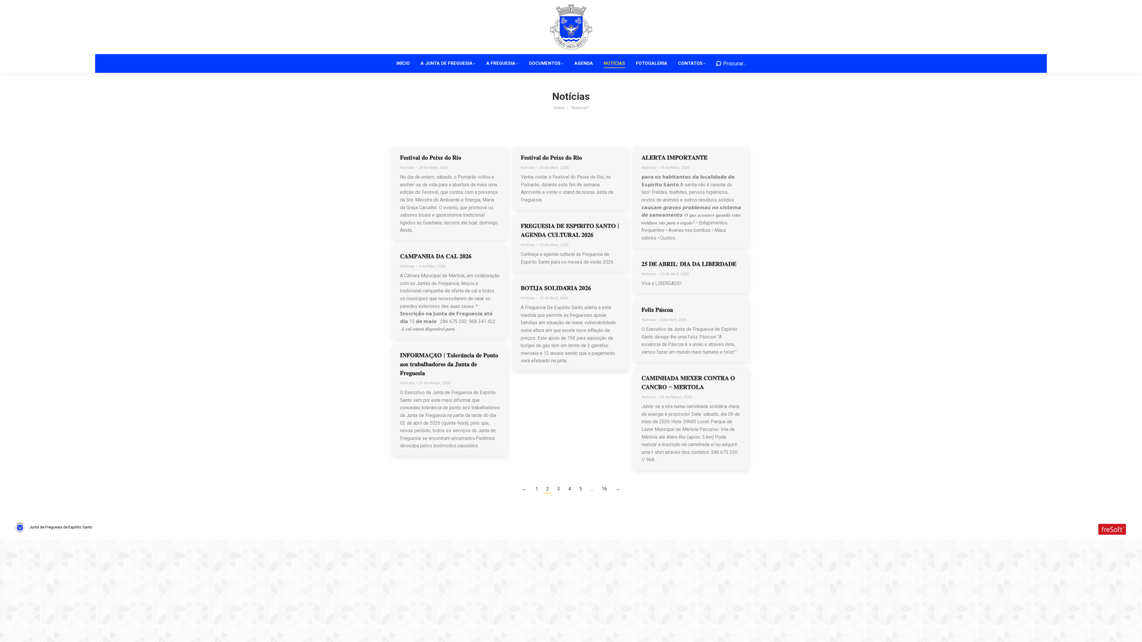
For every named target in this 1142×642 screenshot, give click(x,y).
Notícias (407, 167)
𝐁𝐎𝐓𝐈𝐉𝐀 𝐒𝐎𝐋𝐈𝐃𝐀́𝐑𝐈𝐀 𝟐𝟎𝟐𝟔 (556, 288)
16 (604, 489)
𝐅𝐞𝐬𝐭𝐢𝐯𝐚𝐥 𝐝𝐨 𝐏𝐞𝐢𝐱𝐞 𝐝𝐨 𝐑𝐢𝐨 (430, 157)
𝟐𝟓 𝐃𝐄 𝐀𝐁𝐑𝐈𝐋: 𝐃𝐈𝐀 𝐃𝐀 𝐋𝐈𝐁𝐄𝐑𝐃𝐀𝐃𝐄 (688, 264)
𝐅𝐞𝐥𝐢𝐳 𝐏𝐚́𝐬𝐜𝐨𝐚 (657, 309)
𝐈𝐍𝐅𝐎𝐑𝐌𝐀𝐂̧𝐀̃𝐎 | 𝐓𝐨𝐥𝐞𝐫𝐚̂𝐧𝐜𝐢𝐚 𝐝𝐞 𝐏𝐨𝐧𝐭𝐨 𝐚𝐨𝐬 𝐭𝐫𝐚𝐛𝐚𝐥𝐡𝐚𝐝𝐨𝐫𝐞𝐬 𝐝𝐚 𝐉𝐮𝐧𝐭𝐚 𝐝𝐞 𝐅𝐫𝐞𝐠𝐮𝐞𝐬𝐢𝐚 (449, 364)
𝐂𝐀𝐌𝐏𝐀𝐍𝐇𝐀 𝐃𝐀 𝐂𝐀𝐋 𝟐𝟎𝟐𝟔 (435, 256)
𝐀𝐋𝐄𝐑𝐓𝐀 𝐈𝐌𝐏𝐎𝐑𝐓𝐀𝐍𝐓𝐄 (674, 157)
